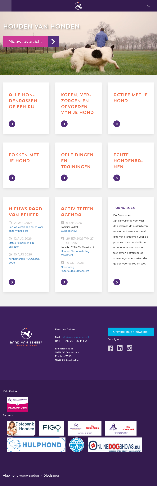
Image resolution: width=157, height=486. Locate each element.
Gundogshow (69, 231)
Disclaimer (51, 475)
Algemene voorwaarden (21, 475)
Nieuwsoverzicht (25, 41)
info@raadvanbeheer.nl (75, 337)
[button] (78, 56)
